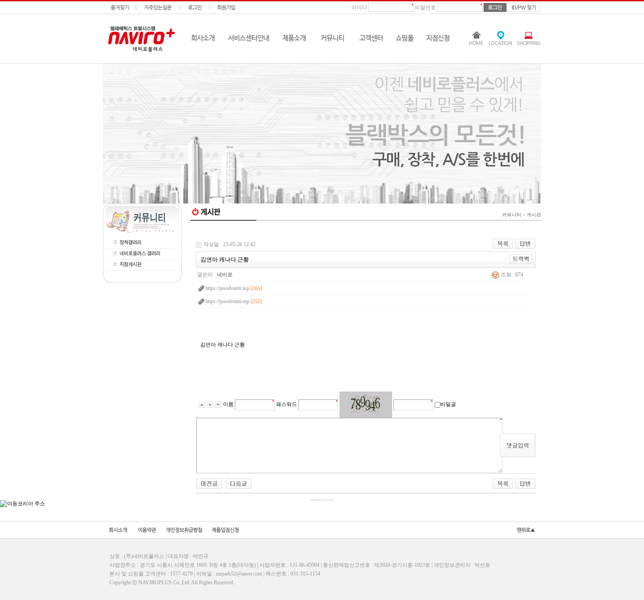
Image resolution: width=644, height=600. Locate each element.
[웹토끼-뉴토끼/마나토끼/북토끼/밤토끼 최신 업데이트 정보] (209, 483)
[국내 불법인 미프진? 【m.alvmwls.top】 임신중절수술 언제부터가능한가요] (238, 483)
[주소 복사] (521, 259)
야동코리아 (366, 229)
